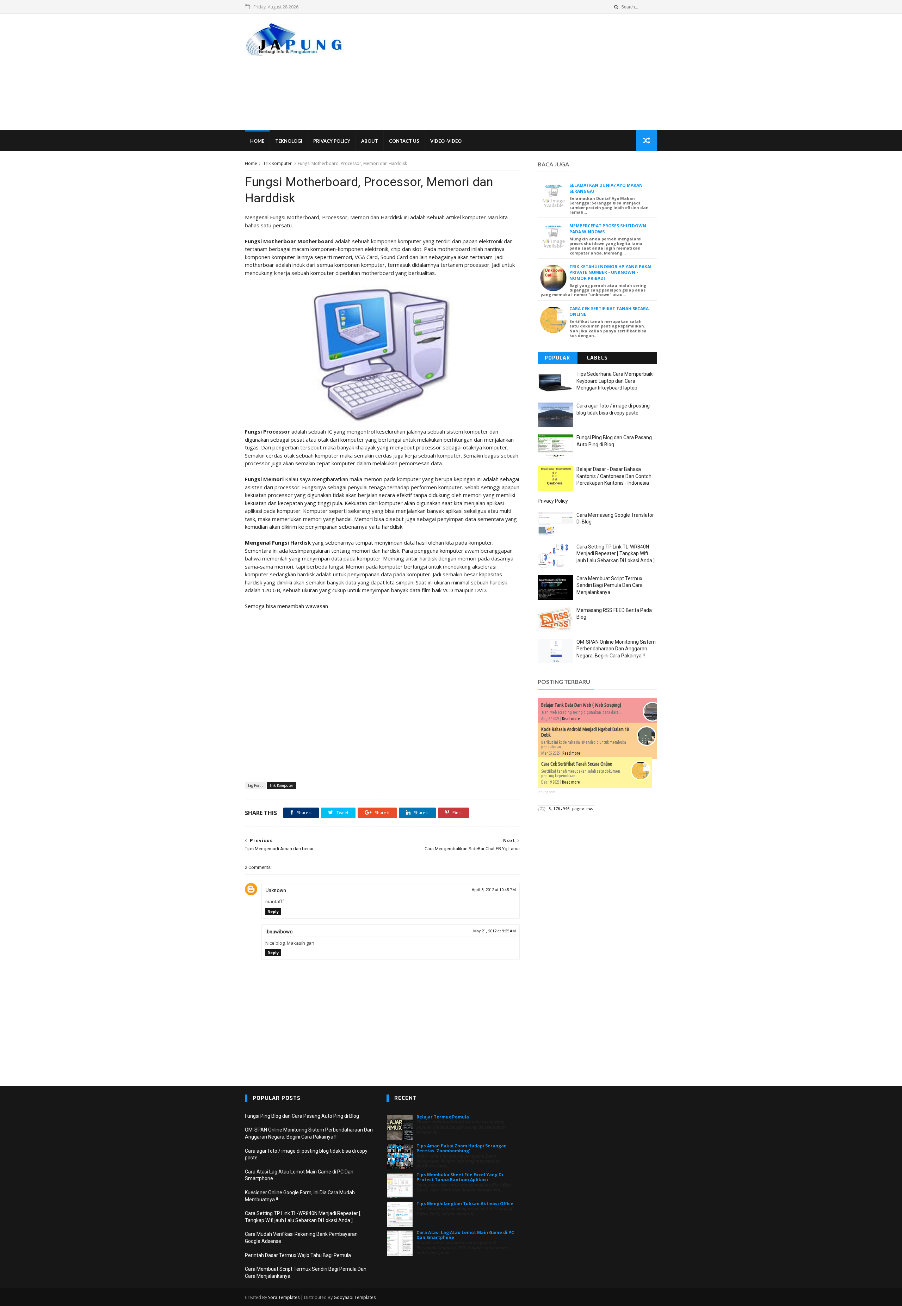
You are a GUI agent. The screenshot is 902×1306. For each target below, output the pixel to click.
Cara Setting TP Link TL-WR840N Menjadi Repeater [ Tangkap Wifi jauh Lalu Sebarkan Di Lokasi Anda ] (615, 553)
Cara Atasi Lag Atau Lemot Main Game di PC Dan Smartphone (465, 1235)
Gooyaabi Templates (355, 1297)
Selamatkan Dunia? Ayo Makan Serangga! (606, 188)
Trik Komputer (277, 163)
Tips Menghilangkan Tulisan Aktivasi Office (464, 1204)
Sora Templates (283, 1297)
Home (257, 141)
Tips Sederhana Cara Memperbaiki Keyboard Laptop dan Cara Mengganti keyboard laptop (615, 381)
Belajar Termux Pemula (442, 1117)
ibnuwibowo (279, 931)
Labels (597, 358)
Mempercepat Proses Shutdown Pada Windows (607, 229)
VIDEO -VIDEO (446, 141)
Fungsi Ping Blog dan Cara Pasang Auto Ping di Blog (302, 1116)
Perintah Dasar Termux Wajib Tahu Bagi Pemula (298, 1255)
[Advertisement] (528, 72)
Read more (571, 718)
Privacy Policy (331, 141)
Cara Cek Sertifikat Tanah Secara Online (609, 312)
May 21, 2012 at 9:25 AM (494, 931)
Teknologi (288, 141)
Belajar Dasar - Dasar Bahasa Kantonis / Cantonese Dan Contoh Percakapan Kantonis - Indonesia (613, 476)
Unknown (275, 890)
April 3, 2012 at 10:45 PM (494, 890)
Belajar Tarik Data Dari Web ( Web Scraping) (581, 705)
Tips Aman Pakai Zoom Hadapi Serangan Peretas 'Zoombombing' (461, 1148)
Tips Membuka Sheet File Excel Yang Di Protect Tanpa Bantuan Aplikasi (459, 1177)
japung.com (546, 792)
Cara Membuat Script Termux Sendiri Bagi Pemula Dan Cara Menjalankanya (609, 585)
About (369, 141)
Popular (557, 358)
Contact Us (404, 141)
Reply (273, 911)
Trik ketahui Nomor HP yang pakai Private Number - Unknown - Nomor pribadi (610, 273)
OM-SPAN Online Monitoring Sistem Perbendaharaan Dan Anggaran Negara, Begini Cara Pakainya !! (616, 648)
